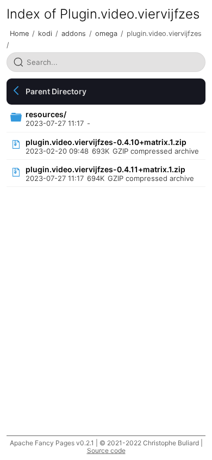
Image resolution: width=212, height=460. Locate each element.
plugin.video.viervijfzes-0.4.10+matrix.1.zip (106, 142)
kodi (45, 33)
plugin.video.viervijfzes (164, 33)
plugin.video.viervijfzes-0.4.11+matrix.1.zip (105, 169)
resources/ (46, 114)
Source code (106, 450)
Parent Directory (56, 91)
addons (73, 33)
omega (106, 33)
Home (19, 33)
